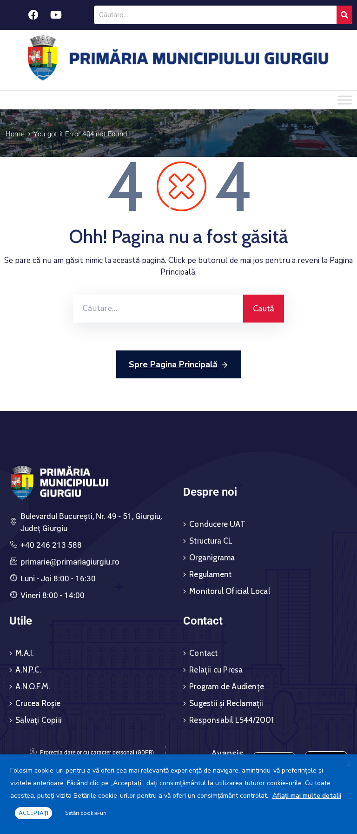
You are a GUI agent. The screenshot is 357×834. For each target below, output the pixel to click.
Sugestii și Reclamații (226, 703)
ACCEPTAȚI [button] (33, 813)
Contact (203, 653)
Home (15, 134)
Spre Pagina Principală (173, 364)
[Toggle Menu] (344, 99)
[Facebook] (33, 15)
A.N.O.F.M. (32, 686)
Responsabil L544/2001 (231, 720)
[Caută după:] (158, 309)
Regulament (210, 574)
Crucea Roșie (37, 703)
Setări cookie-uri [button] (85, 813)
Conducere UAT (217, 524)
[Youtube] (56, 15)
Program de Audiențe (226, 686)
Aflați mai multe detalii (306, 795)
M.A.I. (24, 653)
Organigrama (212, 557)
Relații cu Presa (216, 669)
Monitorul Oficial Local (229, 591)
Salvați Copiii (38, 720)
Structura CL (210, 540)
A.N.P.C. (28, 669)
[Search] (344, 15)
